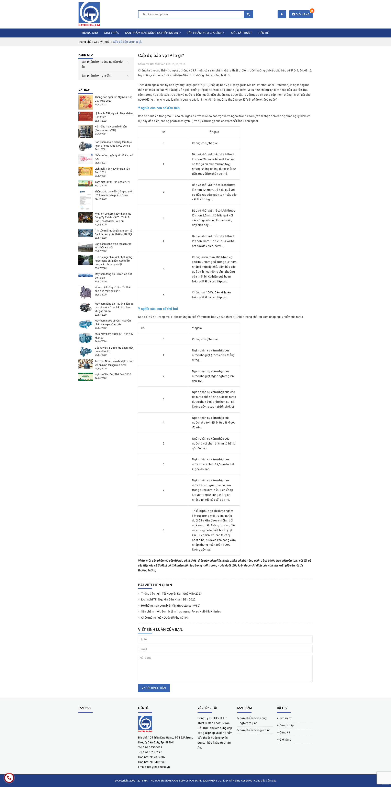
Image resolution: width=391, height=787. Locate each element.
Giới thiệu (111, 32)
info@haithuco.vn (158, 766)
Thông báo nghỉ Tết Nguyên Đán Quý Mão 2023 (171, 593)
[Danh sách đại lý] (282, 14)
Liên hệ (263, 32)
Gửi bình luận (155, 688)
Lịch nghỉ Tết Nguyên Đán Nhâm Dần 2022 (168, 599)
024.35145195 (152, 752)
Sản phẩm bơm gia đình (205, 32)
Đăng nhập (286, 725)
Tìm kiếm (285, 718)
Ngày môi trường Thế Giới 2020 (113, 374)
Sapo (273, 780)
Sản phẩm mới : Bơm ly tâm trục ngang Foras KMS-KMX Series (181, 611)
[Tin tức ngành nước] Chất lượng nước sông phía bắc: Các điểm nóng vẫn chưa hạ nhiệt (113, 261)
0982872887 (157, 757)
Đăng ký (284, 732)
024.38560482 (152, 747)
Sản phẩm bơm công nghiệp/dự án (152, 32)
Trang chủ (89, 32)
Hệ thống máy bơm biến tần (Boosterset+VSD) (171, 605)
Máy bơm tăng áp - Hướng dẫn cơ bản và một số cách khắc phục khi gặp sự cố (114, 307)
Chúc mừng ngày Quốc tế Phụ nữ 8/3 (165, 617)
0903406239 (157, 762)
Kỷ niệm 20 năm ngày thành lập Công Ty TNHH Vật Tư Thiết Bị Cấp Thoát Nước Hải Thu (113, 217)
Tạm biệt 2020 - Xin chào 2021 (112, 181)
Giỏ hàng (304, 14)
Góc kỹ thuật (241, 32)
